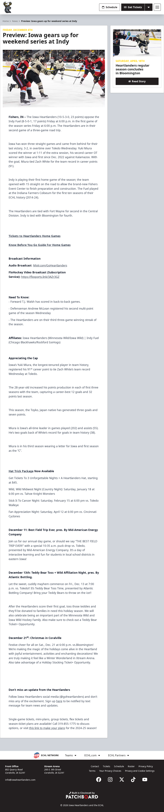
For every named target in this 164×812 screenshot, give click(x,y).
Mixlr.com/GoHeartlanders (50, 265)
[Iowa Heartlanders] (7, 7)
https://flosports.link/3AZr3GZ (40, 277)
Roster (131, 766)
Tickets (106, 766)
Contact (95, 766)
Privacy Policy (146, 766)
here (59, 701)
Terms (92, 770)
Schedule (111, 7)
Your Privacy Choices (110, 770)
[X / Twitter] (121, 779)
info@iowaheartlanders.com (20, 779)
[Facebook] (98, 779)
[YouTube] (144, 779)
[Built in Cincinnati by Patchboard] (82, 795)
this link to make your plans (47, 728)
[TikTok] (133, 779)
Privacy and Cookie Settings (140, 770)
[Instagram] (110, 779)
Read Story (139, 81)
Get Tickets (135, 7)
